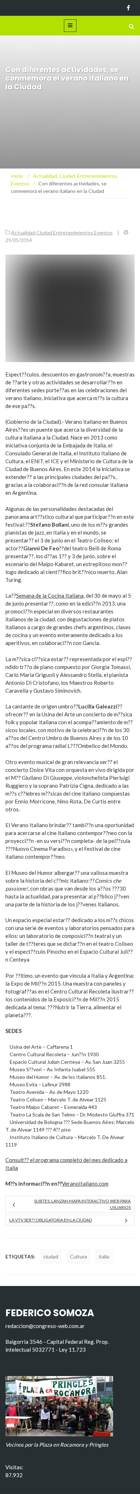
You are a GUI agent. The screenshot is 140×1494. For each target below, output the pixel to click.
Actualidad (23, 232)
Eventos (103, 232)
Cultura (78, 1256)
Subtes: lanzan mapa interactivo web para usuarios (82, 1204)
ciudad (50, 1256)
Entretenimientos (73, 232)
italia (104, 1256)
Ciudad (44, 232)
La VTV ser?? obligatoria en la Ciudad (50, 1220)
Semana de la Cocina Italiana (50, 595)
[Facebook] (128, 8)
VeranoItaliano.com (85, 1183)
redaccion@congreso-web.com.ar (45, 1326)
